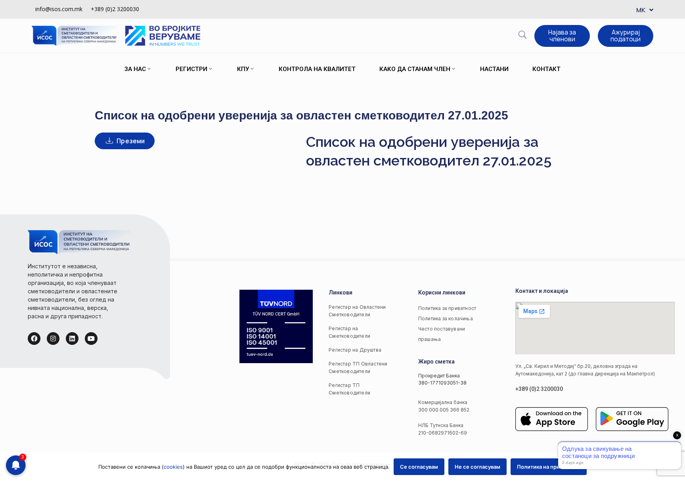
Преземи (131, 141)
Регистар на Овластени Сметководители (357, 310)
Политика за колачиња (445, 318)
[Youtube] (91, 338)
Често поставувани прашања (441, 334)
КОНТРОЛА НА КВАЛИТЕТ (317, 69)
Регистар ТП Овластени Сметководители (358, 367)
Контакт (546, 69)
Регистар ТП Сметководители (349, 389)
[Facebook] (34, 338)
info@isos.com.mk (58, 9)
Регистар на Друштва (355, 350)
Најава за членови (562, 35)
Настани (494, 69)
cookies (173, 467)
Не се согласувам (477, 467)
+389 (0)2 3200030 (115, 9)
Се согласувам (419, 467)
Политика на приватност (548, 467)
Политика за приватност (447, 308)
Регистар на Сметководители (349, 332)
